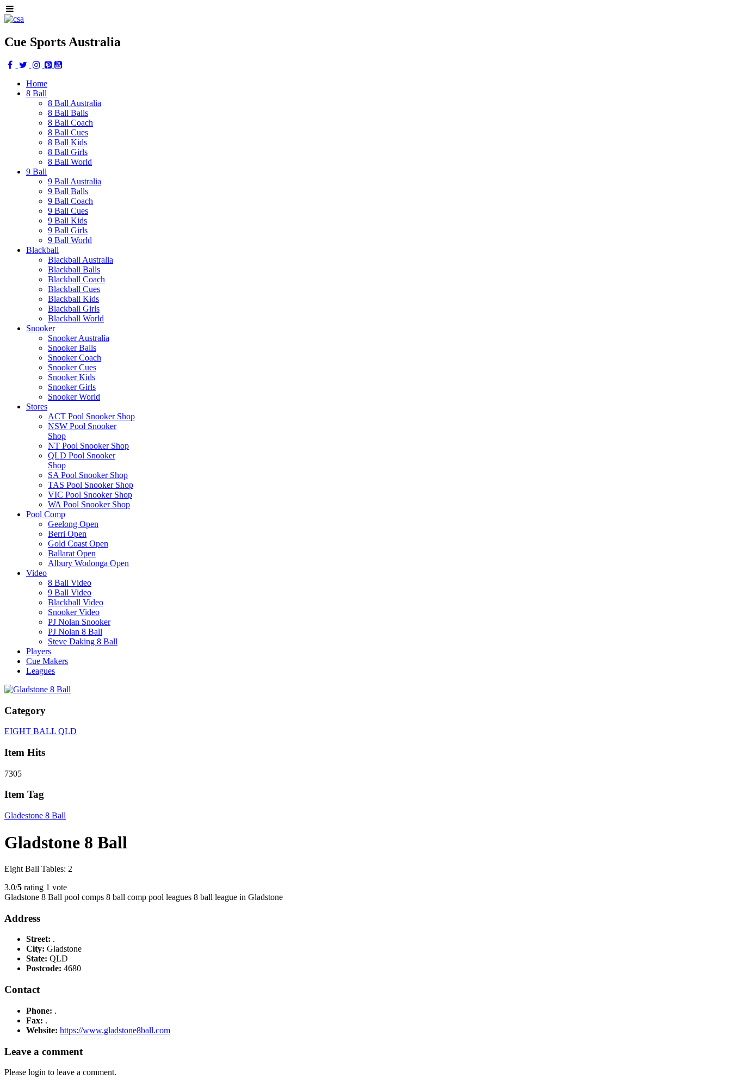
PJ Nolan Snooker (79, 621)
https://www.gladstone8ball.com (115, 1030)
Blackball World (76, 318)
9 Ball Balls (68, 191)
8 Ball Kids (67, 142)
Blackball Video (75, 602)
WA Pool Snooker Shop (89, 504)
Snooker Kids (71, 377)
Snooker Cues (72, 367)
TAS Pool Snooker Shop (90, 484)
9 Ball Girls (68, 230)
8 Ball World (70, 161)
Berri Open (67, 533)
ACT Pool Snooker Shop (91, 416)
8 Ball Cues (68, 132)
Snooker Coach (74, 357)
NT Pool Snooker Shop (88, 445)
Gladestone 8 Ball (35, 815)
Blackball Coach (76, 279)
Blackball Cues (74, 289)
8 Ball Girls (68, 152)
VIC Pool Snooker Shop (90, 494)
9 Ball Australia (74, 181)
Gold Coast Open (78, 543)
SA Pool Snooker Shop (88, 475)
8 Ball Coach (70, 122)
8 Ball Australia (74, 103)
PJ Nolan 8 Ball (75, 631)
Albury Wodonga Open (88, 563)
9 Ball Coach (70, 201)
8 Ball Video (69, 582)
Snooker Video (74, 612)
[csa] (14, 18)
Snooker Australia (78, 338)
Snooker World (74, 396)
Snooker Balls (72, 347)
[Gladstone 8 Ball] (37, 689)
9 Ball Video (69, 592)
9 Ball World (70, 240)
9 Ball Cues (68, 210)
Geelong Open (73, 524)
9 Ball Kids (67, 220)
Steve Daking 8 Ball (82, 641)
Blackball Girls (74, 308)
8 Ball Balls (68, 112)
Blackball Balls (74, 269)
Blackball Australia (80, 259)
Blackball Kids (73, 298)
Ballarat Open (72, 553)
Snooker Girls (72, 387)
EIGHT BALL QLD (40, 731)
